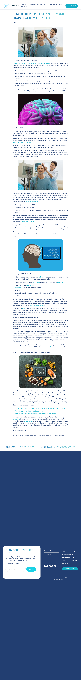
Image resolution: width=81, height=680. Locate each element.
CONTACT (24, 7)
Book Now (72, 6)
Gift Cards (74, 560)
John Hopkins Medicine (29, 222)
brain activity (50, 435)
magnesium (16, 419)
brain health (33, 435)
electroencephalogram (22, 435)
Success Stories (66, 554)
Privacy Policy (64, 577)
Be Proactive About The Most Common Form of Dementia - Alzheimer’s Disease (40, 408)
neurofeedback (51, 347)
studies (24, 308)
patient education (40, 437)
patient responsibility (52, 437)
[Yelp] (52, 566)
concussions (30, 285)
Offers (73, 557)
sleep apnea (36, 282)
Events (73, 551)
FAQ (60, 5)
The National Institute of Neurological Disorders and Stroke (31, 63)
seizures (46, 436)
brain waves (42, 435)
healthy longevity (18, 437)
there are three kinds (31, 201)
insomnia (60, 282)
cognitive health (17, 436)
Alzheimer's (18, 288)
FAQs (73, 554)
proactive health (29, 437)
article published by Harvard (22, 142)
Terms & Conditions (59, 579)
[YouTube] (50, 566)
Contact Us (65, 563)
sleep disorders (38, 436)
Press (63, 560)
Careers (64, 551)
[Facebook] (47, 566)
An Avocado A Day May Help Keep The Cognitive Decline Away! (35, 414)
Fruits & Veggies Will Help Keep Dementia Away (30, 411)
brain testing (60, 436)
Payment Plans (66, 557)
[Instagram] (45, 566)
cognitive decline (28, 436)
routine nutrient (28, 421)
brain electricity (60, 435)
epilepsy (41, 277)
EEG (13, 435)
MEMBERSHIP (54, 5)
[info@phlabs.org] (55, 566)
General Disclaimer (54, 577)
